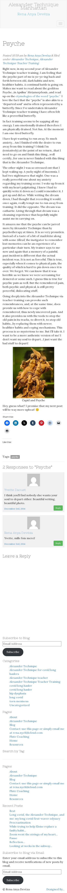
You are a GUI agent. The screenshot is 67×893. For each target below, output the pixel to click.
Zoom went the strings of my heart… (33, 834)
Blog (12, 725)
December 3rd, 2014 (14, 508)
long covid (16, 697)
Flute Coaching (19, 736)
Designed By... (55, 889)
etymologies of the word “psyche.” (38, 96)
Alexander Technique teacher (28, 677)
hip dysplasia (17, 693)
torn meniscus (19, 701)
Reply (58, 508)
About (13, 717)
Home (13, 740)
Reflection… (17, 842)
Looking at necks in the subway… (30, 846)
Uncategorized (19, 705)
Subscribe (13, 652)
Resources (16, 744)
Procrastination (20, 822)
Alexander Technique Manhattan (33, 6)
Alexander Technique (24, 59)
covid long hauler (20, 685)
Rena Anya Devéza (39, 55)
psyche (15, 456)
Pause (13, 838)
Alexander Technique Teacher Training (34, 681)
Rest (12, 811)
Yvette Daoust (15, 490)
